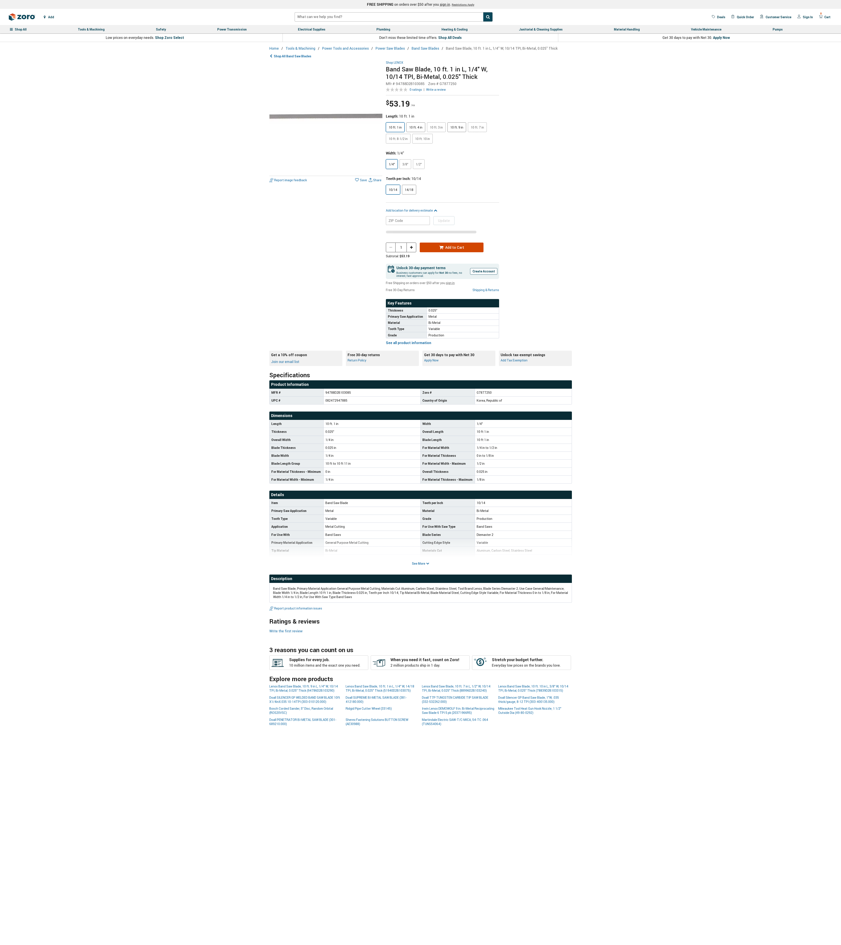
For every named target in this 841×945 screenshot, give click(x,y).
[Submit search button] (488, 17)
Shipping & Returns (485, 290)
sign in (445, 4)
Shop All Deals (450, 37)
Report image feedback (290, 180)
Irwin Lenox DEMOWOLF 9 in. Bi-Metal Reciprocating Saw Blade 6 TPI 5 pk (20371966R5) (458, 710)
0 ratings (416, 89)
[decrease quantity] (391, 247)
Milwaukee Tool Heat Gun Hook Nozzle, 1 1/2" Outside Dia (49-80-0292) (529, 710)
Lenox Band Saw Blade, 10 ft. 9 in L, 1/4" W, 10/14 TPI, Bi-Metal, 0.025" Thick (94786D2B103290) (303, 688)
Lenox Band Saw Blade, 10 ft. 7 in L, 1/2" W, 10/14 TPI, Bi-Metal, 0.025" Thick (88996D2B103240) (456, 688)
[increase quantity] (411, 247)
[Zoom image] (326, 117)
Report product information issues (298, 608)
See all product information (408, 342)
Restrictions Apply (463, 4)
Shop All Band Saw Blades (292, 56)
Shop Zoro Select (169, 37)
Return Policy (357, 360)
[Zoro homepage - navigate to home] (22, 17)
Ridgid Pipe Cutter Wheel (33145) (369, 708)
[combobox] (394, 17)
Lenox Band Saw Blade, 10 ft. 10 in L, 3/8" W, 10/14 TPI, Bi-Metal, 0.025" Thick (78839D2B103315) (533, 688)
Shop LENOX (394, 63)
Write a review (436, 89)
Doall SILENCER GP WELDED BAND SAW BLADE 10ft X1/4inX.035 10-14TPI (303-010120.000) (304, 699)
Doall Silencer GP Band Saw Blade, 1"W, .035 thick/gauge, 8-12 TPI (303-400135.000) (528, 699)
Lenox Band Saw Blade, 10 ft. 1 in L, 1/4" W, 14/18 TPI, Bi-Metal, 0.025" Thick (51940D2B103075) (380, 688)
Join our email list (285, 361)
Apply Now (721, 37)
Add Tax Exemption (514, 360)
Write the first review (286, 631)
